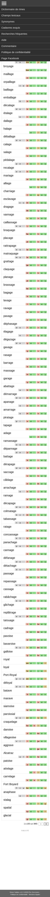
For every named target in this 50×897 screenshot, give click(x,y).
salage (7, 152)
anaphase (9, 791)
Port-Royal (10, 674)
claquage (9, 269)
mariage (8, 175)
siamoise (8, 706)
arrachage (9, 487)
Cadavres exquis (10, 27)
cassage (8, 589)
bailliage (8, 89)
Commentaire (8, 46)
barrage (8, 362)
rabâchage (10, 596)
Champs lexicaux (10, 15)
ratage (7, 526)
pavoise (8, 635)
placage (8, 237)
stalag (7, 799)
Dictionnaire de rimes (13, 9)
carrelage (9, 776)
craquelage (10, 721)
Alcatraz (8, 752)
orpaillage (9, 81)
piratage (8, 417)
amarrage (9, 409)
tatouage (8, 620)
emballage (9, 97)
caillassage (10, 222)
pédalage (9, 159)
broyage (8, 66)
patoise (7, 760)
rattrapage (9, 245)
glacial (7, 815)
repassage (9, 581)
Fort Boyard (10, 784)
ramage (8, 495)
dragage (8, 206)
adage (7, 432)
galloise (8, 651)
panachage (10, 542)
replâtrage (9, 612)
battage (8, 456)
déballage (9, 136)
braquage (9, 230)
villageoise (9, 737)
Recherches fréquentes (14, 33)
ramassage (10, 440)
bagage (8, 292)
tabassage (9, 518)
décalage (9, 105)
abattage (8, 386)
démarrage (10, 393)
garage (7, 378)
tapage (7, 425)
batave (7, 690)
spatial (7, 807)
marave (8, 698)
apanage (8, 401)
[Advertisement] (25, 858)
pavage (7, 315)
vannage (8, 214)
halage (7, 128)
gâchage (8, 604)
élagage (8, 331)
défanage (9, 557)
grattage (8, 261)
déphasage (10, 323)
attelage (8, 768)
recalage (8, 167)
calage (7, 144)
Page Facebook (10, 58)
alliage (7, 183)
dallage (7, 120)
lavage (7, 300)
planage (8, 276)
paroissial (9, 713)
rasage (7, 354)
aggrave (8, 745)
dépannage (10, 448)
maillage (8, 74)
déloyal (7, 682)
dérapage (9, 464)
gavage (7, 347)
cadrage (8, 628)
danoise (8, 729)
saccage (8, 472)
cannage (8, 550)
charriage (9, 191)
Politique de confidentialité (15, 52)
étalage (7, 113)
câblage (8, 479)
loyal (6, 667)
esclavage (9, 198)
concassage (10, 534)
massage (9, 370)
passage (8, 573)
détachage (9, 565)
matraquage (10, 253)
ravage (7, 308)
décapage (9, 503)
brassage (9, 284)
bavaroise (9, 643)
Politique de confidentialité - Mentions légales (25, 894)
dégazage (9, 339)
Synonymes (7, 21)
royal (6, 659)
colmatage (9, 511)
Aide (3, 40)
